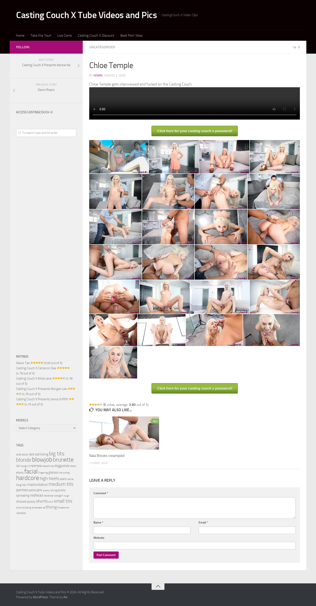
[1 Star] (90, 404)
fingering (43, 472)
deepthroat (48, 466)
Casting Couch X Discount (96, 35)
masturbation (37, 485)
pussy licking (50, 490)
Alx (65, 597)
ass (31, 454)
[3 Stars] (95, 404)
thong (51, 506)
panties (22, 490)
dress (73, 465)
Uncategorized (102, 47)
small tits (63, 501)
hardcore (27, 478)
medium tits (61, 484)
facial (31, 471)
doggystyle (62, 466)
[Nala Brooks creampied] (124, 433)
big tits (56, 453)
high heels (49, 478)
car (18, 466)
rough (66, 495)
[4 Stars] (98, 404)
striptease (37, 507)
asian (25, 454)
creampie (35, 466)
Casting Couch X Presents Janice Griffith (42, 399)
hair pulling (64, 472)
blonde (23, 460)
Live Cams (64, 35)
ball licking (41, 454)
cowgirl (24, 465)
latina (70, 479)
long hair (21, 484)
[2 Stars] (93, 404)
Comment (101, 493)
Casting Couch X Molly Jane (34, 378)
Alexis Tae (23, 363)
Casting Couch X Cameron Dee (36, 368)
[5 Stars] (101, 404)
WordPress (40, 597)
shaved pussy (25, 501)
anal (18, 454)
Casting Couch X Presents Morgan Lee (41, 389)
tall (44, 507)
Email (203, 522)
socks (19, 507)
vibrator (21, 513)
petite (32, 490)
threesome (63, 507)
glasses (53, 472)
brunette (63, 459)
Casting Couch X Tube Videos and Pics (86, 15)
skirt (50, 501)
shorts (42, 501)
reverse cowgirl (53, 495)
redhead (36, 495)
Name (98, 522)
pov (39, 490)
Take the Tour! (41, 35)
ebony (20, 472)
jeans (63, 479)
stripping (26, 507)
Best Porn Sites (131, 35)
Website (99, 538)
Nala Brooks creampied (106, 455)
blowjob (42, 459)
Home (20, 35)
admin (98, 75)
